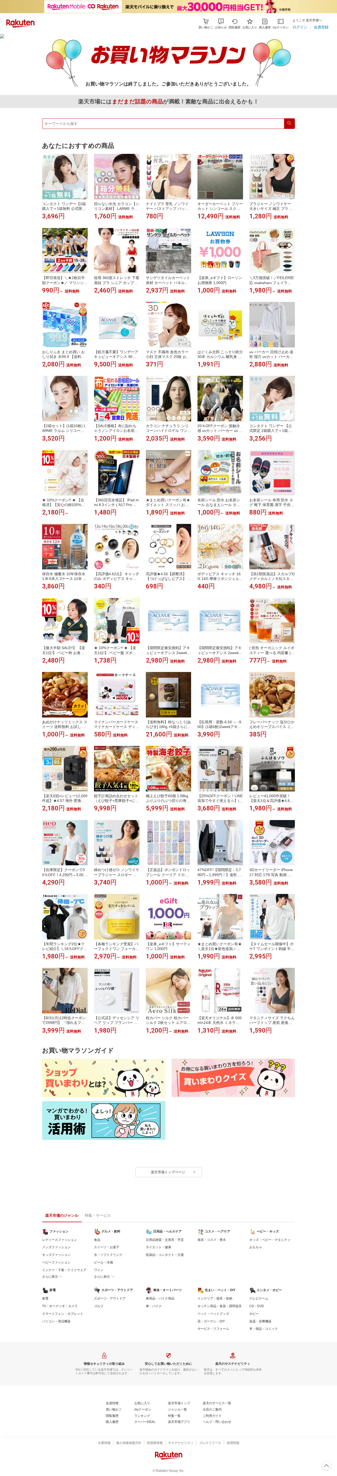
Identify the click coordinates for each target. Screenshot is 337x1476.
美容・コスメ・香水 (211, 1240)
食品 (97, 1240)
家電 (45, 1298)
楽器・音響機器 (260, 1321)
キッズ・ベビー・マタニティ (269, 1240)
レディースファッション (59, 1240)
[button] (221, 23)
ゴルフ (98, 1306)
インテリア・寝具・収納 (214, 1298)
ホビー (254, 1314)
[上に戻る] (326, 1465)
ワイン (98, 1270)
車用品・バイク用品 (160, 1298)
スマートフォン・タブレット (62, 1314)
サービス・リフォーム (213, 1329)
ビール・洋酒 (103, 1262)
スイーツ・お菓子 (106, 1247)
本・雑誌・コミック (263, 1329)
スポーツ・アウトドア (110, 1298)
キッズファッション (56, 1255)
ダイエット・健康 (158, 1247)
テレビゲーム (258, 1298)
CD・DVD (256, 1306)
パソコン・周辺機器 (56, 1321)
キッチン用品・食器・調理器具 (219, 1306)
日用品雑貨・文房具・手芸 (165, 1240)
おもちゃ (255, 1247)
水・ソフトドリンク (108, 1255)
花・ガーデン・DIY (211, 1321)
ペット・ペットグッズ (213, 1314)
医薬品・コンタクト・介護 (165, 1255)
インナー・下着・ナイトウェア (64, 1270)
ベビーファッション (56, 1262)
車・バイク (154, 1306)
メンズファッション (56, 1247)
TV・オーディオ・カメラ (60, 1306)
